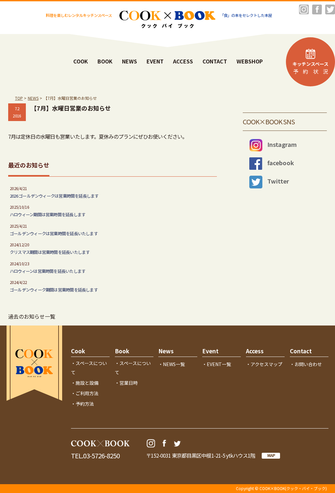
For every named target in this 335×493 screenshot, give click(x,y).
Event (210, 351)
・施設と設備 (84, 382)
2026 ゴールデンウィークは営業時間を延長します (54, 196)
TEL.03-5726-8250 (95, 455)
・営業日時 (126, 382)
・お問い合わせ (306, 364)
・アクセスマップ (264, 364)
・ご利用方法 (84, 393)
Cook (78, 351)
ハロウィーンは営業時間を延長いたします (47, 271)
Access (255, 351)
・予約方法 (82, 403)
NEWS (33, 98)
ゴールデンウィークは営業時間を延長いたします (54, 233)
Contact (301, 351)
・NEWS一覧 (171, 364)
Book (122, 351)
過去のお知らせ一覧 (31, 316)
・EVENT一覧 (216, 364)
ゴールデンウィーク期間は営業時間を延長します (54, 290)
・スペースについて (89, 368)
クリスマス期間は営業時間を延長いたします (50, 252)
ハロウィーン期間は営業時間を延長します (47, 214)
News (166, 351)
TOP (19, 98)
